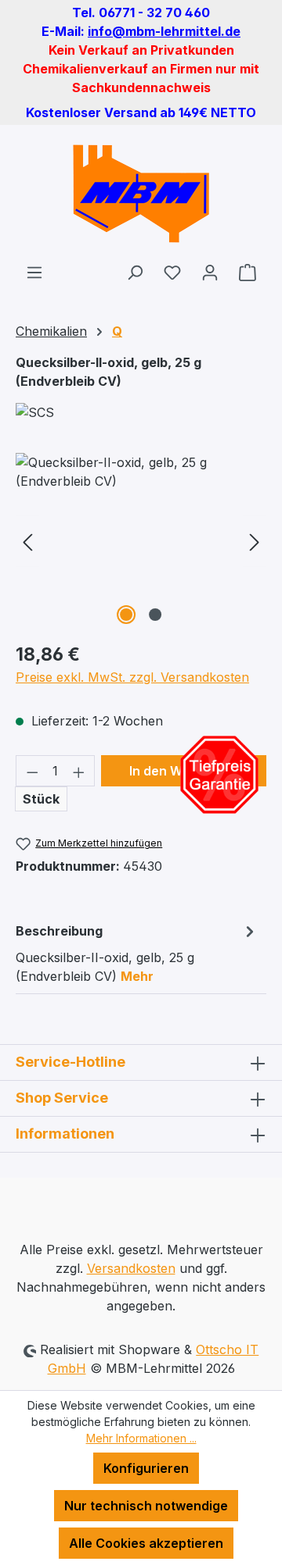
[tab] (137, 952)
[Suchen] (135, 271)
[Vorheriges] (27, 540)
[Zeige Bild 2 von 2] (155, 614)
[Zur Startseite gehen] (141, 194)
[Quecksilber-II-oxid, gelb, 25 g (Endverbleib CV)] (141, 541)
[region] (141, 541)
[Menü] (34, 271)
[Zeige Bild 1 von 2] (126, 614)
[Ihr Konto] (210, 271)
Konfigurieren (146, 1468)
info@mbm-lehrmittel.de (164, 31)
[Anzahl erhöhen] (79, 770)
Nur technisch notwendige (146, 1505)
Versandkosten (131, 1268)
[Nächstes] (254, 540)
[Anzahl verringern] (32, 770)
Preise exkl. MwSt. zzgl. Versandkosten (132, 677)
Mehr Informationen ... (141, 1438)
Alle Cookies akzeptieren (146, 1543)
